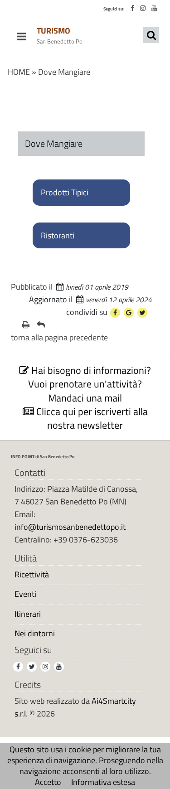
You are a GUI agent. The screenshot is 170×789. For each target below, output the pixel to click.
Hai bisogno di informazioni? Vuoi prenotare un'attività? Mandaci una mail (89, 384)
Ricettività (32, 575)
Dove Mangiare (64, 72)
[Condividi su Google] (129, 313)
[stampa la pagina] (25, 325)
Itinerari (28, 614)
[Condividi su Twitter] (142, 313)
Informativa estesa (103, 782)
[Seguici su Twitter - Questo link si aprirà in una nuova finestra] (32, 667)
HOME (19, 72)
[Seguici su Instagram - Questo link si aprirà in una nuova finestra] (143, 8)
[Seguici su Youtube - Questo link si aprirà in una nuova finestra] (154, 8)
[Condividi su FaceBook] (115, 313)
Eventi (25, 594)
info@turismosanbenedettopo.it (70, 527)
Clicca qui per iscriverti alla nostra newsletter (91, 418)
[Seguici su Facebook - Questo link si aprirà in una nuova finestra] (132, 8)
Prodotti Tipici (64, 192)
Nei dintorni (35, 634)
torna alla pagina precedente (59, 337)
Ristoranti (57, 235)
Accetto (48, 782)
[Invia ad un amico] (41, 325)
